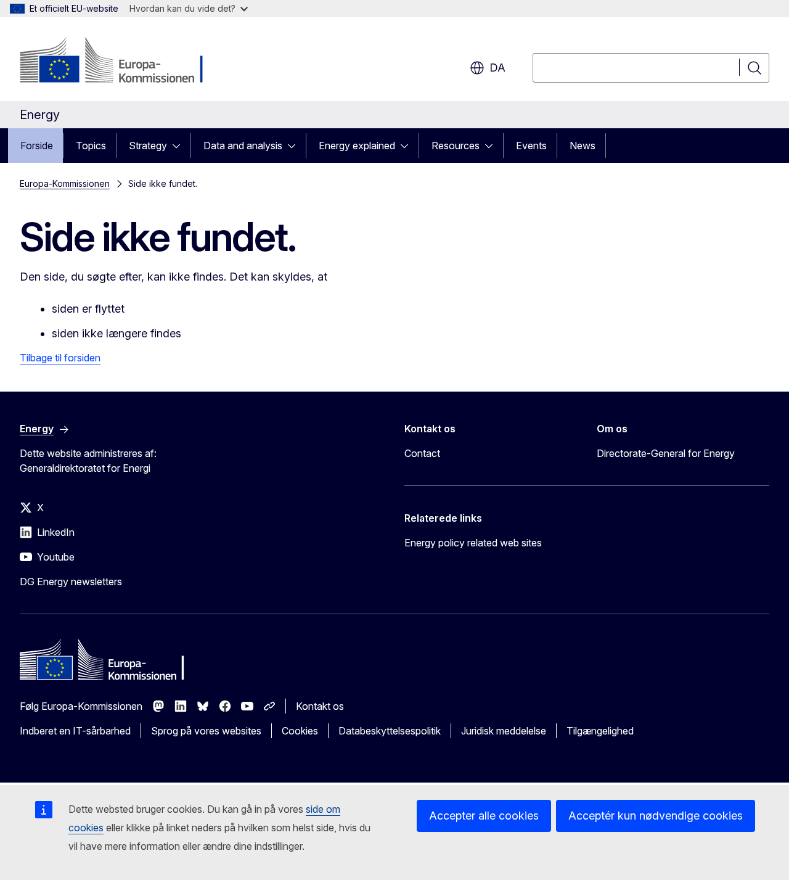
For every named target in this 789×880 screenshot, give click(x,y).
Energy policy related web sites (473, 543)
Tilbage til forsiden (60, 358)
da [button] (497, 67)
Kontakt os (320, 706)
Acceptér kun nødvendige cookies (655, 815)
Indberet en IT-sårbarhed (75, 731)
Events (531, 145)
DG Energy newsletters (71, 581)
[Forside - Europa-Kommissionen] (119, 61)
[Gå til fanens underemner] (180, 145)
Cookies (300, 731)
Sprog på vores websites (206, 731)
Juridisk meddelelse (503, 731)
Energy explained (357, 145)
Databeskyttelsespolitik (389, 731)
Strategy (148, 145)
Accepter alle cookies (484, 815)
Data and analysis (242, 145)
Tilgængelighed (600, 731)
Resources (455, 145)
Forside (36, 145)
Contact (422, 453)
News (582, 145)
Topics (91, 145)
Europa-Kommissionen (65, 183)
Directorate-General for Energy (666, 453)
